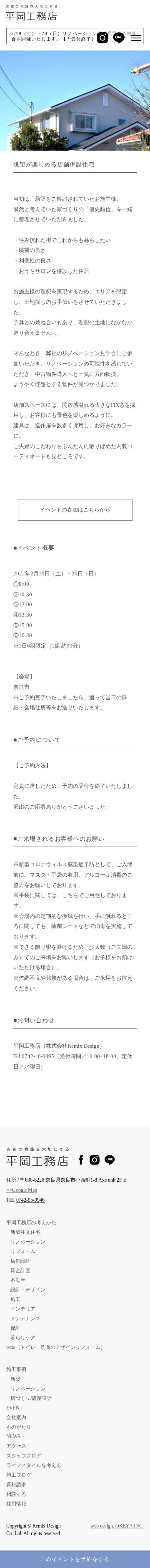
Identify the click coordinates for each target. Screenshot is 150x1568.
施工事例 (16, 1369)
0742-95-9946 (30, 1200)
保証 (15, 1328)
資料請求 (16, 1484)
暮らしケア (22, 1338)
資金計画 (20, 1270)
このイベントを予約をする (75, 1559)
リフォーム (22, 1251)
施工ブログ (18, 1475)
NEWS (13, 1436)
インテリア (22, 1309)
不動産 (17, 1280)
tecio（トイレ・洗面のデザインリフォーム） (55, 1347)
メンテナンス (25, 1318)
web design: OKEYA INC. (117, 1526)
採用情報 (16, 1504)
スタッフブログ (23, 1456)
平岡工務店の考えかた (31, 1222)
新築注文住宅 (25, 1232)
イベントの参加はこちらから (75, 510)
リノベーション (27, 1242)
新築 (15, 1379)
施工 (15, 1299)
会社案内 (16, 1417)
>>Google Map (21, 1190)
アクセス (16, 1446)
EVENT (14, 1408)
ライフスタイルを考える (33, 1465)
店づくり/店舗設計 (31, 1398)
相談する (16, 1494)
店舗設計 (20, 1261)
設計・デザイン (27, 1290)
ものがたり (18, 1427)
